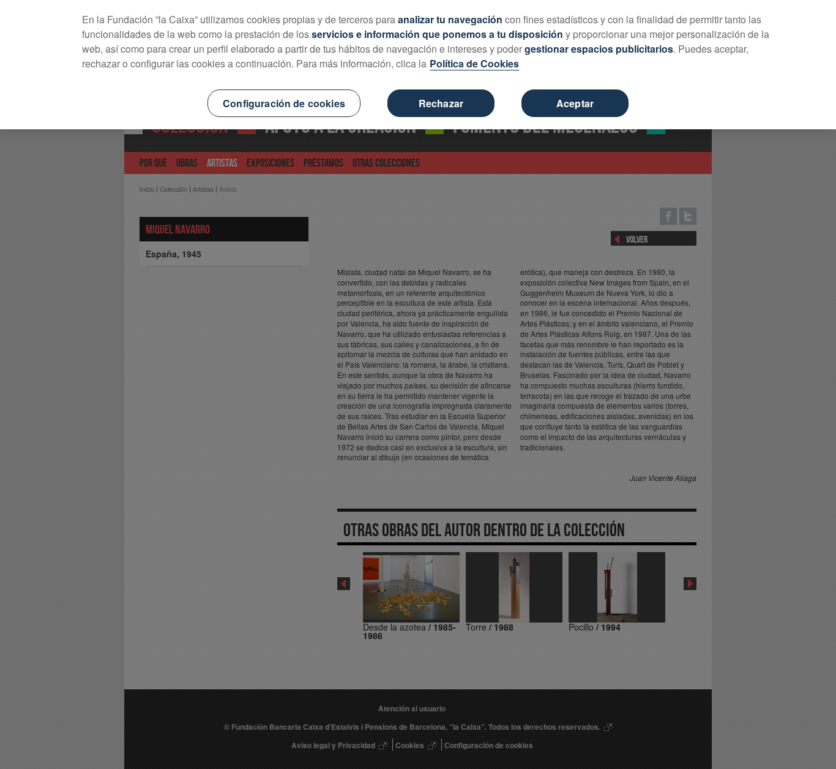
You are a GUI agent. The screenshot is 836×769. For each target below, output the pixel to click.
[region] (418, 64)
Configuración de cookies (284, 103)
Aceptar (575, 103)
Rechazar (441, 103)
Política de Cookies (474, 63)
